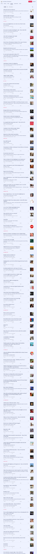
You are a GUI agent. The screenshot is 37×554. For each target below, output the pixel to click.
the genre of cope (6, 166)
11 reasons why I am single (8, 239)
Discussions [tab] (11, 6)
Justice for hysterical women (8, 123)
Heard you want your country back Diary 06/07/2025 (14, 537)
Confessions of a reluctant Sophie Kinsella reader (13, 286)
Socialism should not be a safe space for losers (12, 268)
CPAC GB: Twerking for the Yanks (10, 36)
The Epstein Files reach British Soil (9, 444)
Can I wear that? (6, 525)
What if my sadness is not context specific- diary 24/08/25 (15, 470)
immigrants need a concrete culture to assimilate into (12, 375)
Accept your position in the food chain (11, 83)
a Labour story (5, 430)
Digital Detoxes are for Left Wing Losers (11, 246)
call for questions (6, 486)
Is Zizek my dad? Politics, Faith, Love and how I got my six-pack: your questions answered (15, 478)
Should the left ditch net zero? (9, 48)
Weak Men (5, 219)
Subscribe (30, 1)
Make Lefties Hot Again (8, 497)
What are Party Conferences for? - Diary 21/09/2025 (14, 417)
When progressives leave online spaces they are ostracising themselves (15, 234)
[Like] (4, 316)
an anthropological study (7, 148)
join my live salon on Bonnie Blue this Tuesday (11, 492)
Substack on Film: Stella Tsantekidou (10, 134)
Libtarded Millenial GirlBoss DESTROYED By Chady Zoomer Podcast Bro (15, 353)
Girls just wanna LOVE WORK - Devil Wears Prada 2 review (15, 102)
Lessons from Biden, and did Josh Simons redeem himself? (13, 91)
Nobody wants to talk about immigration (11, 116)
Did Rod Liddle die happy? (8, 15)
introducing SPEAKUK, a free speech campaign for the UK (12, 226)
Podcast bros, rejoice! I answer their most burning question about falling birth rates (15, 241)
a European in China (6, 84)
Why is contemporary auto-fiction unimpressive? (13, 165)
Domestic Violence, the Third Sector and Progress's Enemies (13, 457)
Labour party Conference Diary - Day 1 (11, 402)
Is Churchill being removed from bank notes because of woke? (13, 160)
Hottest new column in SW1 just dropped (11, 423)
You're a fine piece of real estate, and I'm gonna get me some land (14, 553)
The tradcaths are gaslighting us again (9, 299)
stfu (4, 539)
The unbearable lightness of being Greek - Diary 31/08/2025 (15, 464)
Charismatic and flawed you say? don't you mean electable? (15, 69)
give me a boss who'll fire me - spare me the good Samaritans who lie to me (16, 103)
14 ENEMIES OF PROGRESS (8, 337)
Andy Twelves (15, 215)
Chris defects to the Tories (7, 514)
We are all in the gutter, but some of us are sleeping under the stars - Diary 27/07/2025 (16, 513)
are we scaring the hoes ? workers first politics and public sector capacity (15, 49)
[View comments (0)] (12, 59)
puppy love (5, 324)
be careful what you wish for (8, 520)
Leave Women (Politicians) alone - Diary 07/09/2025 (14, 449)
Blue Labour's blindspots (8, 387)
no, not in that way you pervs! (8, 412)
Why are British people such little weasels (10, 129)
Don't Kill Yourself (7, 141)
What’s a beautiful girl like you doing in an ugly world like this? (13, 154)
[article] (18, 11)
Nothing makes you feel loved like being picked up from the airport (15, 262)
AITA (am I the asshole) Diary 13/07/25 (11, 531)
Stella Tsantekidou (10, 26)
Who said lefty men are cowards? (10, 213)
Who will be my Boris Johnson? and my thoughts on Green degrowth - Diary (15, 410)
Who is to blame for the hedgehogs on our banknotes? (14, 159)
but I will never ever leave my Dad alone (10, 505)
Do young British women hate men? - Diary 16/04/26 (14, 122)
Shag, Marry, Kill (6, 429)
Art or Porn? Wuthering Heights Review (11, 207)
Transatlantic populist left (7, 70)
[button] (1, 4)
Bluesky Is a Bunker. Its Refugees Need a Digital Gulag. (14, 233)
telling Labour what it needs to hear (9, 424)
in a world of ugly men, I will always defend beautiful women (13, 293)
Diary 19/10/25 (6, 382)
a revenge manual (6, 338)
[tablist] (8, 7)
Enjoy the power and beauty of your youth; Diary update (14, 330)
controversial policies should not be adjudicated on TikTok (13, 117)
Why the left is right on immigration (10, 280)
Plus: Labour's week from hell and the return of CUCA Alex (13, 437)
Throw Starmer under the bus (9, 89)
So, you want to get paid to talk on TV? (11, 54)
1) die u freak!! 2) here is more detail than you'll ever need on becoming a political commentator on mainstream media (15, 56)
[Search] (33, 7)
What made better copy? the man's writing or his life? (12, 16)
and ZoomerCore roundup (7, 345)
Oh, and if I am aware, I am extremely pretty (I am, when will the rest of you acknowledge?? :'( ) (16, 480)
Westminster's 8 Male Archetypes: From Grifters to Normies (15, 147)
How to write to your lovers (9, 312)
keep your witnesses (6, 305)
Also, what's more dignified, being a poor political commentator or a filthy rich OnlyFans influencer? (15, 472)
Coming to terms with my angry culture (11, 128)
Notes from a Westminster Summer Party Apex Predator (15, 42)
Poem (4, 326)
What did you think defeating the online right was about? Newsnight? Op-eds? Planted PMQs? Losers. (15, 394)
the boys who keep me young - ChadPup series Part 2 (14, 359)
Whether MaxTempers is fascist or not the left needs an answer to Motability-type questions (14, 366)
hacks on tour (5, 465)
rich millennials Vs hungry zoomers (9, 360)
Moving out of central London (8, 532)
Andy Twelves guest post (7, 214)
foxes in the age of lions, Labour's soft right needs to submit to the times (15, 202)
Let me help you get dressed (8, 526)
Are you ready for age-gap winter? (9, 354)
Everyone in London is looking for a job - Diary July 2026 (14, 30)
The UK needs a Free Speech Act (10, 225)
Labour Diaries (5, 395)
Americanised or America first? (8, 37)
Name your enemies (6, 281)
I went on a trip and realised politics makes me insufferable (13, 97)
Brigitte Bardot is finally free (9, 254)
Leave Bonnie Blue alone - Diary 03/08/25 (12, 503)
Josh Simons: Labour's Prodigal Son (10, 63)
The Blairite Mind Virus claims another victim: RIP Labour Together (15, 201)
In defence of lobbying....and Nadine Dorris (10, 418)
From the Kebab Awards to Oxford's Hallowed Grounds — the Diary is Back (15, 187)
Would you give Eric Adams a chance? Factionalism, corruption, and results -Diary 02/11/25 (13, 344)
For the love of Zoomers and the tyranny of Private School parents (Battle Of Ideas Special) (15, 381)
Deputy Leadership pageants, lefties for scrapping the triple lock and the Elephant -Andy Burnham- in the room (15, 404)
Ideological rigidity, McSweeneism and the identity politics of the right (15, 388)
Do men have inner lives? (8, 153)
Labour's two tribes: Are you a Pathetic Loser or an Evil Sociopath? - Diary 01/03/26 (14, 185)
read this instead (6, 142)
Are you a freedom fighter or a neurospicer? (10, 275)
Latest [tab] (5, 6)
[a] (32, 135)
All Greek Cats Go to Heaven (9, 9)
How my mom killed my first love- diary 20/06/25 (13, 519)
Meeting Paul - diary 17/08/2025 (10, 485)
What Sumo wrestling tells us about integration (13, 374)
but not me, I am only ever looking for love (10, 31)
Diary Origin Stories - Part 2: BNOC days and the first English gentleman (15, 178)
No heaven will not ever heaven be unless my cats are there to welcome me (15, 10)
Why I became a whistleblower (9, 455)
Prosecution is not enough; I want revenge (10, 220)
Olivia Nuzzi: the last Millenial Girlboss (11, 292)
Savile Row (5, 543)
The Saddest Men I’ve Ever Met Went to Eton (12, 318)
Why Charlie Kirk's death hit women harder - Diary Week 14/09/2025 (15, 436)
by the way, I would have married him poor (10, 208)
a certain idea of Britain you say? (8, 76)
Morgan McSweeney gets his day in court (11, 110)
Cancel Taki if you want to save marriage (11, 298)
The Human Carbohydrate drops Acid (11, 95)
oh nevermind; (5, 332)
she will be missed (6, 287)
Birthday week (6, 491)
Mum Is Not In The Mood (8, 171)
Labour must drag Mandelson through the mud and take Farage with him (14, 443)
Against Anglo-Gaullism (8, 75)
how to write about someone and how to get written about (13, 64)
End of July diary (6, 25)
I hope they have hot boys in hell (8, 256)
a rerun (4, 263)
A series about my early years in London (10, 179)
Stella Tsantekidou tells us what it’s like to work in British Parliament (14, 135)
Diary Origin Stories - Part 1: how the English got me (14, 194)
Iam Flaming (5, 545)
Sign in (34, 1)
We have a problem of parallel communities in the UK (12, 320)
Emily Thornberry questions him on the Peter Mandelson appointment (15, 111)
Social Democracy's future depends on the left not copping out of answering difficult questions (16, 369)
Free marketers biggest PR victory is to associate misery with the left (14, 269)
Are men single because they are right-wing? (12, 274)
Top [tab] (7, 6)
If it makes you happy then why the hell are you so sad (12, 43)
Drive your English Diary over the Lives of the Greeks (14, 23)
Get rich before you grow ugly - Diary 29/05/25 (13, 552)
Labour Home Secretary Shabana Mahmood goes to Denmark (13, 172)
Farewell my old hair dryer (8, 304)
